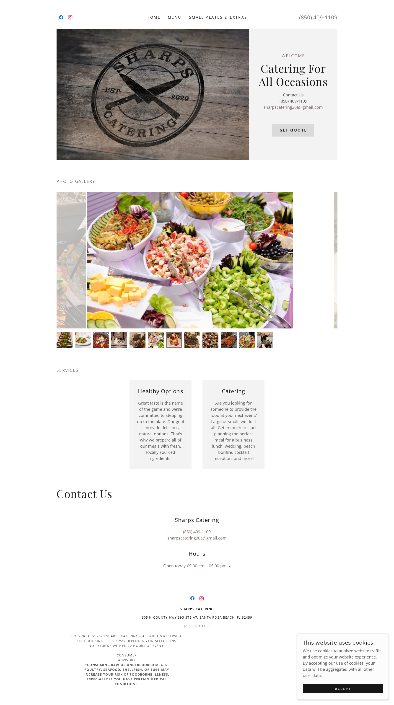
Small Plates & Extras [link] (218, 17)
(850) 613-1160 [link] (197, 626)
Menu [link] (175, 17)
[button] (229, 566)
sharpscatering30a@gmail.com (293, 107)
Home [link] (154, 17)
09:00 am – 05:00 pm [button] (207, 565)
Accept (343, 689)
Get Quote (293, 130)
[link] (61, 17)
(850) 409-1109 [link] (318, 17)
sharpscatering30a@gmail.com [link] (197, 538)
